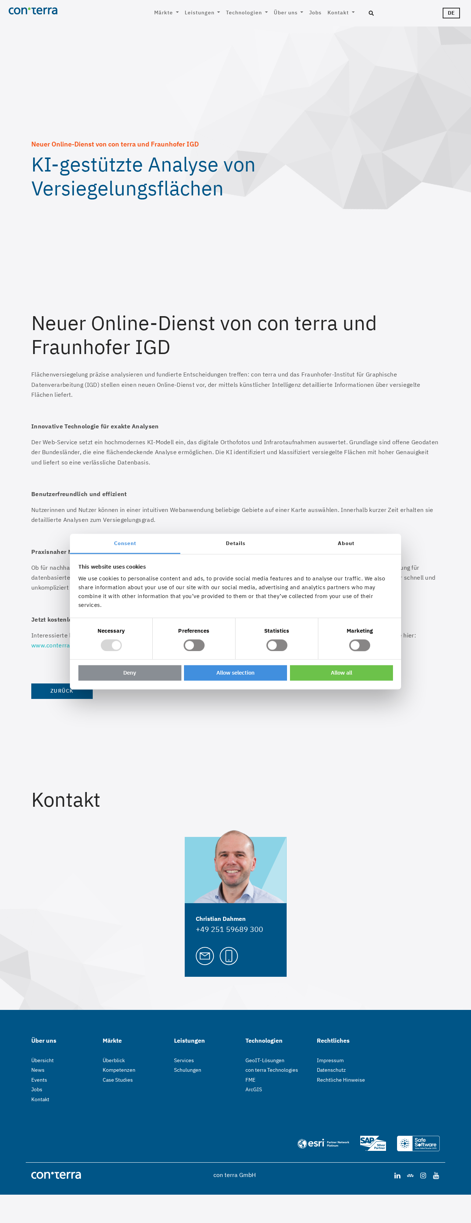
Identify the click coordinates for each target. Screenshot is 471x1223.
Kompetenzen (119, 1070)
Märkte (164, 12)
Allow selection (235, 672)
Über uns (286, 12)
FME (250, 1080)
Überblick (114, 1060)
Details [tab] (235, 543)
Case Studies (118, 1080)
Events (39, 1080)
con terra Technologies (271, 1070)
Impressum (330, 1060)
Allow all (341, 672)
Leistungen (200, 12)
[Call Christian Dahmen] (229, 955)
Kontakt (338, 12)
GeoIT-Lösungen (264, 1060)
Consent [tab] (125, 543)
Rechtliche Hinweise (341, 1080)
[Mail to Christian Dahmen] (205, 955)
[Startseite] (58, 10)
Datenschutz (331, 1070)
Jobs (315, 12)
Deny (129, 672)
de (451, 13)
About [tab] (346, 543)
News (38, 1070)
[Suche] (371, 13)
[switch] (194, 645)
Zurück (62, 691)
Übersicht (42, 1060)
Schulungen (187, 1070)
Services (184, 1060)
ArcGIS (253, 1089)
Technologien (244, 12)
